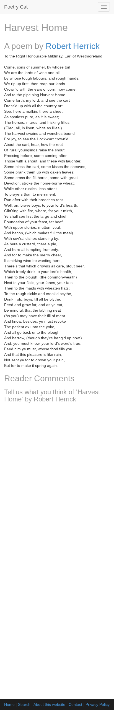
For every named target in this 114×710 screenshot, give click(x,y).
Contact (75, 704)
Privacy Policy (98, 704)
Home (9, 704)
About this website (49, 704)
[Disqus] (57, 480)
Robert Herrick (73, 46)
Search (24, 704)
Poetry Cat (16, 7)
